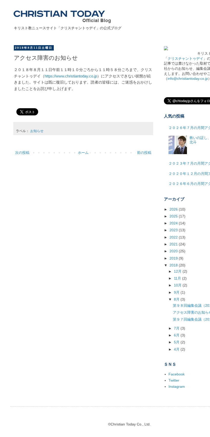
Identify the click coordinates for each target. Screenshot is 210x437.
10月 (178, 285)
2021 (174, 244)
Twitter (174, 380)
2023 (174, 230)
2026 (174, 209)
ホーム (83, 153)
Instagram (177, 386)
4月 (177, 349)
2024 (174, 223)
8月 (177, 299)
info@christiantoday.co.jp (187, 78)
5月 (177, 342)
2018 (174, 265)
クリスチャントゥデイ (185, 58)
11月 (178, 278)
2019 (174, 258)
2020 (174, 251)
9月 (177, 292)
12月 (178, 271)
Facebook (177, 374)
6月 (177, 335)
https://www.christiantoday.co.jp (71, 76)
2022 (174, 237)
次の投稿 (22, 153)
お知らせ (37, 131)
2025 (174, 216)
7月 (177, 328)
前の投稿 (144, 153)
